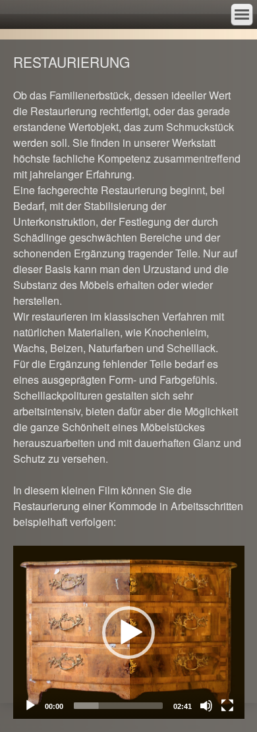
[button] (128, 632)
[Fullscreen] (227, 705)
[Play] (30, 705)
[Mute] (206, 705)
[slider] (118, 705)
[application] (128, 632)
